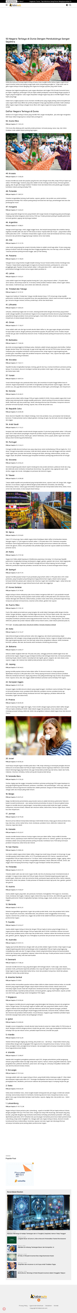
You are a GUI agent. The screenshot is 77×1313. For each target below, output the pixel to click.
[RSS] (38, 1300)
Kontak (56, 1305)
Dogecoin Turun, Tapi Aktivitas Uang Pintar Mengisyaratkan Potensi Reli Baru (28, 1)
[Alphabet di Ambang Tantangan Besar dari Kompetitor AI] (12, 1248)
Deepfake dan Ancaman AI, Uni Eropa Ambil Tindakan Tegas (37, 1264)
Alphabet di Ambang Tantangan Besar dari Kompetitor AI (36, 1247)
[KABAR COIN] (15, 5)
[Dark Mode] (67, 5)
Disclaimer (48, 1305)
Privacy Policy (23, 1305)
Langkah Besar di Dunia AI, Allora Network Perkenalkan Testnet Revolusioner (42, 1239)
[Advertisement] (38, 21)
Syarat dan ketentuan (36, 1305)
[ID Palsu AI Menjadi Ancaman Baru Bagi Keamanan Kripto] (12, 1257)
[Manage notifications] (4, 1308)
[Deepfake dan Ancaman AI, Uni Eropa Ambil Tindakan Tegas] (12, 1265)
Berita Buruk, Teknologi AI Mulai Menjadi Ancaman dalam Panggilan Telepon (41, 1273)
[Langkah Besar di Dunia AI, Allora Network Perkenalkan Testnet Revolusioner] (12, 1240)
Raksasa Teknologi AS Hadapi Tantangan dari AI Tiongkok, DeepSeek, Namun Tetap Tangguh (36, 1233)
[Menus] (7, 5)
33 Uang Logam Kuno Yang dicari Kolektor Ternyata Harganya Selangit (34, 625)
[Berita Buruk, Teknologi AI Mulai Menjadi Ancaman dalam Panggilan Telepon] (12, 1274)
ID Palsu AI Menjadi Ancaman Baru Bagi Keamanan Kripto (36, 1256)
